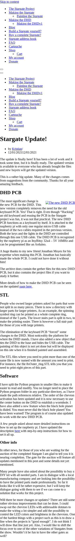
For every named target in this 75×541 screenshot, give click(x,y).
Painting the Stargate (30, 16)
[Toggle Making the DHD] (70, 89)
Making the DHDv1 (29, 23)
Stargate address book (22, 38)
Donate (13, 61)
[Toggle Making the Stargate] (70, 82)
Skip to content (9, 1)
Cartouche (15, 46)
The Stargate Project (21, 8)
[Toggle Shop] (70, 118)
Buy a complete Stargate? (25, 35)
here (18, 431)
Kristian (17, 148)
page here (25, 286)
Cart (19, 54)
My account (16, 57)
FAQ (12, 42)
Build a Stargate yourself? (25, 31)
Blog (12, 27)
